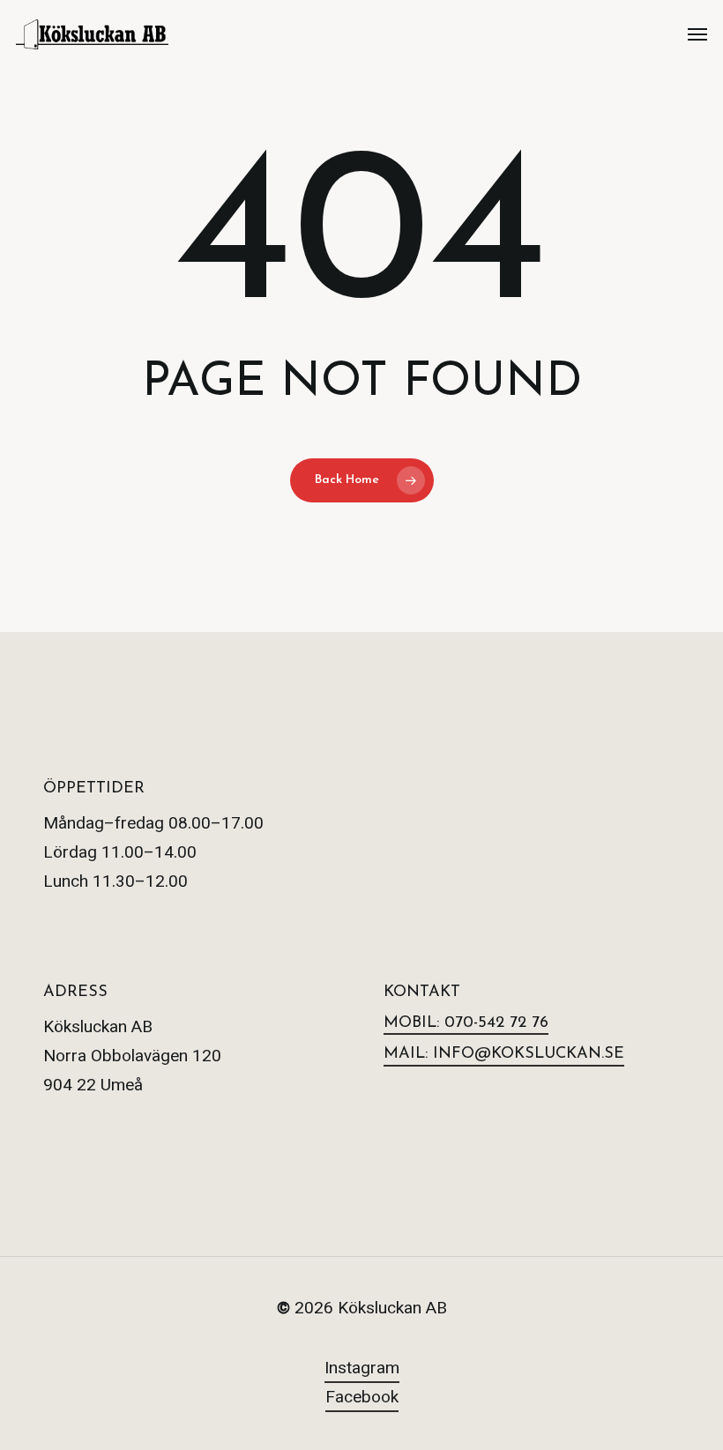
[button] (697, 34)
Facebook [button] (362, 1397)
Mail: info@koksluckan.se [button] (504, 1054)
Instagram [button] (361, 1368)
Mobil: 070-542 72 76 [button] (466, 1023)
